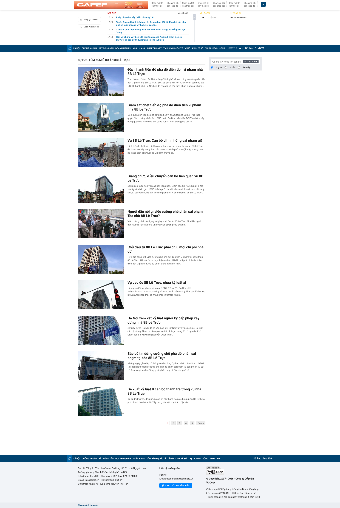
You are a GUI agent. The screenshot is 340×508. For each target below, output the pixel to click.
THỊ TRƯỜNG (211, 48)
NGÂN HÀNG (139, 48)
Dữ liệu (249, 48)
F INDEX (259, 48)
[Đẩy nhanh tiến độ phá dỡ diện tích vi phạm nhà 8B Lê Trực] (101, 81)
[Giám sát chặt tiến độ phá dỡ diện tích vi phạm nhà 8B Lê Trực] (101, 117)
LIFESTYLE (232, 48)
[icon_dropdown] (263, 4)
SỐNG (222, 48)
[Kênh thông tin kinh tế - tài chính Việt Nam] (111, 5)
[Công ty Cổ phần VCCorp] (234, 470)
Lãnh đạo (246, 67)
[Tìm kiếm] (251, 61)
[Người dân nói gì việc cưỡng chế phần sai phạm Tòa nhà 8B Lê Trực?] (101, 223)
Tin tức (231, 67)
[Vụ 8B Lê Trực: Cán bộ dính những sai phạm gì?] (101, 152)
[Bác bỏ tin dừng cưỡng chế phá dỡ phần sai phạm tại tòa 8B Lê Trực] (101, 365)
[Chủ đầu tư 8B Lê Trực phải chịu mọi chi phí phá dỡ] (101, 259)
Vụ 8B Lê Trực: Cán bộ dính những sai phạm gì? (165, 140)
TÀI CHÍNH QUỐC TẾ (173, 48)
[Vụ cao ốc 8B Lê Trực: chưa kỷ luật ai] (101, 294)
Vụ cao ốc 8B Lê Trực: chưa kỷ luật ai (157, 282)
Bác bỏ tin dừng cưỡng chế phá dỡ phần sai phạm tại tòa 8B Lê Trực (162, 355)
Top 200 (267, 458)
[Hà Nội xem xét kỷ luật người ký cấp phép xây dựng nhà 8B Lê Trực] (101, 330)
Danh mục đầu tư (91, 27)
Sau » (201, 423)
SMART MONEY (154, 48)
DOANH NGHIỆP (123, 48)
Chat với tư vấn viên (177, 485)
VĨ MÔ (187, 48)
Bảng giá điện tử (91, 19)
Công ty (218, 67)
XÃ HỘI (76, 48)
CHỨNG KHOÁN (89, 48)
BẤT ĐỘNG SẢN (106, 48)
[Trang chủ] (69, 48)
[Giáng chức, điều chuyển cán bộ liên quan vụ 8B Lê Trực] (101, 188)
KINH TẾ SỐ (197, 48)
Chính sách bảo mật (88, 505)
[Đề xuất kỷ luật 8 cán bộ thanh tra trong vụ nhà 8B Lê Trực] (101, 401)
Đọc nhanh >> (184, 13)
